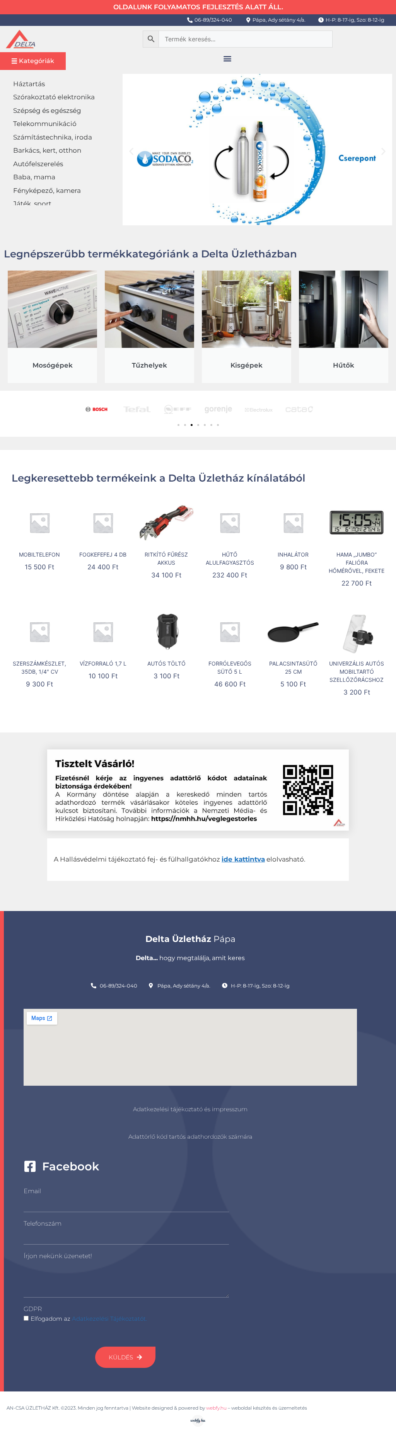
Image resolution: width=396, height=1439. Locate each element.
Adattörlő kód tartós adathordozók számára (190, 1136)
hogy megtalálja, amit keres (190, 958)
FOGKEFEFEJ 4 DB (102, 554)
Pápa (190, 939)
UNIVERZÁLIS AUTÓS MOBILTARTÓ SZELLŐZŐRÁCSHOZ (356, 671)
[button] (227, 58)
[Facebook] (30, 1166)
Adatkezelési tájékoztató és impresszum (190, 1109)
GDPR (33, 1309)
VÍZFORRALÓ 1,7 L (103, 663)
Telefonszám (42, 1223)
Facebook (70, 1166)
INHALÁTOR (293, 554)
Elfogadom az (89, 1318)
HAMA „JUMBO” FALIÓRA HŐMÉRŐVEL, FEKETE (356, 562)
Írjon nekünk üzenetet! (58, 1256)
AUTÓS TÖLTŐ (166, 663)
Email (32, 1191)
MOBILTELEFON (39, 554)
